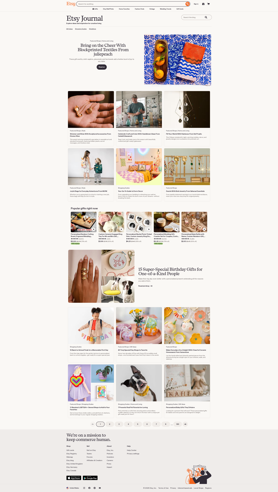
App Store (73, 478)
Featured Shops (95, 41)
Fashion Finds (139, 9)
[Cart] (208, 4)
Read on (102, 67)
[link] (92, 424)
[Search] (187, 4)
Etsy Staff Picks (108, 9)
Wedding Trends (165, 9)
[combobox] (130, 4)
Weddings (92, 29)
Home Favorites (124, 9)
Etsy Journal (84, 18)
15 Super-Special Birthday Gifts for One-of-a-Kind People (170, 271)
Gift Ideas (69, 29)
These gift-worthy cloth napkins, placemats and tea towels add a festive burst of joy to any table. (101, 60)
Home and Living (107, 41)
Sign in (196, 4)
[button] (73, 488)
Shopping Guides (81, 29)
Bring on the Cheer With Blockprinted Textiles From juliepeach (103, 49)
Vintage (152, 9)
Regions (208, 488)
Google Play (90, 478)
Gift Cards (179, 9)
